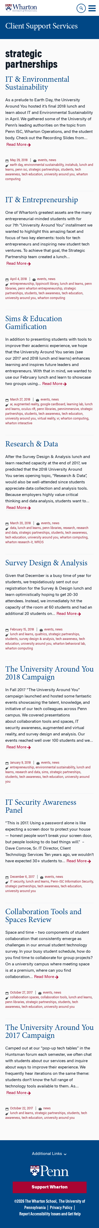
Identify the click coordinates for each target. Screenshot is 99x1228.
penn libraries (46, 409)
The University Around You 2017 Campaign (49, 1032)
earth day (16, 165)
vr (58, 418)
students (67, 169)
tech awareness (49, 293)
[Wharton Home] (21, 8)
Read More (16, 145)
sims (45, 772)
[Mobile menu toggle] (92, 8)
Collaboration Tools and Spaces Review (43, 916)
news (52, 160)
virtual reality (46, 418)
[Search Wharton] (81, 8)
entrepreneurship (22, 284)
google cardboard (52, 404)
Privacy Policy (61, 1208)
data (13, 528)
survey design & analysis (36, 639)
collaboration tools (54, 997)
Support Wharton (50, 1187)
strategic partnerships (44, 169)
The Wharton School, (41, 1202)
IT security (17, 881)
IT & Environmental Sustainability (37, 84)
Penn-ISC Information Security (72, 881)
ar (11, 404)
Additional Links (47, 1154)
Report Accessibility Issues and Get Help (50, 1214)
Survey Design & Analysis (46, 563)
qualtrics (41, 634)
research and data (27, 772)
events (42, 160)
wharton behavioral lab (69, 644)
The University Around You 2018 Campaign (49, 674)
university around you (59, 174)
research (69, 528)
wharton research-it (19, 542)
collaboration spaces (24, 997)
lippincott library (47, 284)
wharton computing (51, 298)
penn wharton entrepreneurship (40, 288)
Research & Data (31, 445)
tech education (32, 174)
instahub (71, 165)
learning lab (75, 404)
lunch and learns (71, 284)
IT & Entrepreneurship (41, 200)
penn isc (21, 169)
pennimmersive (68, 409)
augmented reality (26, 404)
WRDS (39, 542)
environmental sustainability (44, 165)
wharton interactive (18, 423)
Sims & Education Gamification (33, 323)
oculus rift (28, 409)
